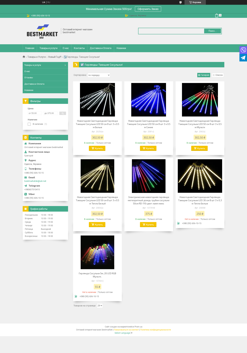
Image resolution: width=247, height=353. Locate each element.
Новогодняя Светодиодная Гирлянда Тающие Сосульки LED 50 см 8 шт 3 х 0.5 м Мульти (200, 124)
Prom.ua (138, 327)
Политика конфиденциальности (155, 330)
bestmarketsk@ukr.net (35, 181)
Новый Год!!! (54, 57)
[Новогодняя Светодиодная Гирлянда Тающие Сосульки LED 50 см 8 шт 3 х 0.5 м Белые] (97, 100)
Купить (99, 148)
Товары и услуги (48, 48)
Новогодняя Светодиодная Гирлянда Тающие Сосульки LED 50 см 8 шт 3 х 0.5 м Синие (148, 124)
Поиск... (213, 31)
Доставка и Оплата (100, 48)
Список (219, 75)
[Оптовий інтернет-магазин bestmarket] (42, 31)
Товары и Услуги (36, 57)
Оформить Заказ (148, 9)
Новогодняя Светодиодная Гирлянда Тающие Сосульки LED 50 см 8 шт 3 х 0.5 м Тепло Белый (97, 200)
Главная (29, 48)
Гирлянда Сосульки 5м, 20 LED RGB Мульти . (97, 275)
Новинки (121, 48)
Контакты (79, 48)
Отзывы (28, 77)
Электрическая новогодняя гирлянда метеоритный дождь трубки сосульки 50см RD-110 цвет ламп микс (148, 200)
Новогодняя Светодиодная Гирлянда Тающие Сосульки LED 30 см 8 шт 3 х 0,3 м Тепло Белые (200, 200)
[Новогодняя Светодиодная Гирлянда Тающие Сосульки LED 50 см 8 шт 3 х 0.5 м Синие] (148, 100)
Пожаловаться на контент (126, 330)
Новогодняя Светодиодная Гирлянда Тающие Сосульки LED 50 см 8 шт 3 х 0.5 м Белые (97, 124)
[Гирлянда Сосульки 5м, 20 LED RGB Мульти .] (97, 252)
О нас (66, 48)
